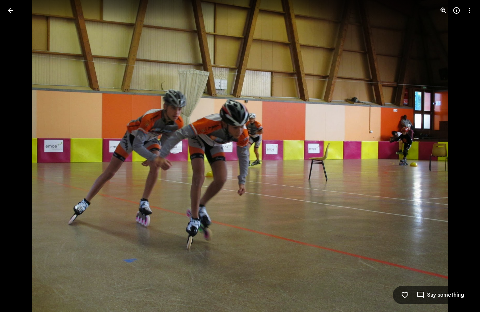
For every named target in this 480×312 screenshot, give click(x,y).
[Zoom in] (443, 10)
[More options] (469, 10)
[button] (18, 156)
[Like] (405, 295)
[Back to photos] (10, 10)
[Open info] (456, 10)
